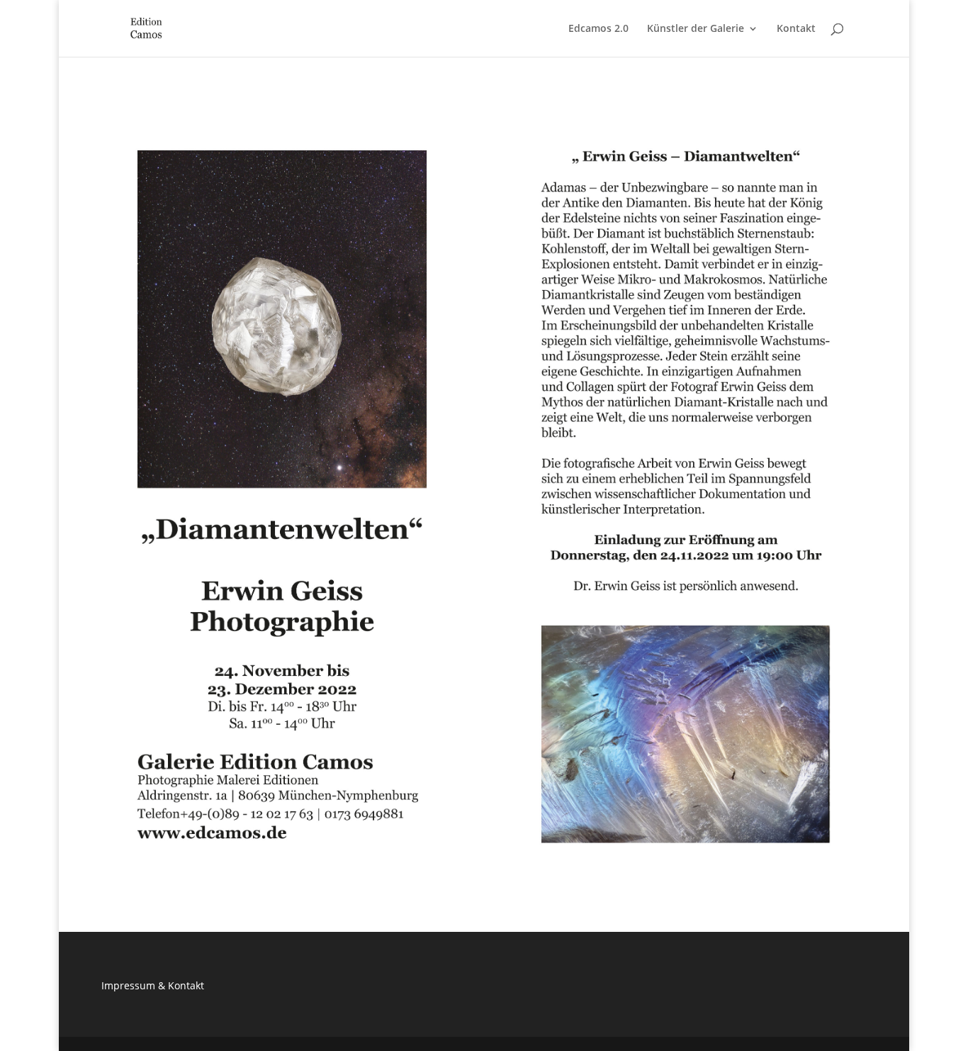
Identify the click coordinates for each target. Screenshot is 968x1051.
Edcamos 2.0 (598, 29)
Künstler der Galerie (695, 29)
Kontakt (796, 29)
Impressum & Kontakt (152, 985)
